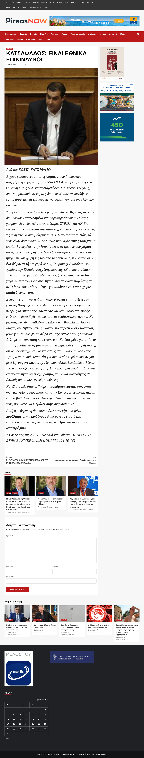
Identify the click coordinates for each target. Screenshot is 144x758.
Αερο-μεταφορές (63, 2)
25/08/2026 (11, 632)
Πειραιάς (19, 2)
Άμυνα (52, 2)
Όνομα (9, 567)
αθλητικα (91, 619)
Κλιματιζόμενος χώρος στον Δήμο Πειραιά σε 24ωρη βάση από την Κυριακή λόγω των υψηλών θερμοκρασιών (127, 629)
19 (20, 724)
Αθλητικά (90, 2)
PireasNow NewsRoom (25, 65)
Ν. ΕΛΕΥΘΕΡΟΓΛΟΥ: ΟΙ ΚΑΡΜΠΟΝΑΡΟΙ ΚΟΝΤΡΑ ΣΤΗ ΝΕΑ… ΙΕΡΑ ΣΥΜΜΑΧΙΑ (27, 460)
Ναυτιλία (36, 2)
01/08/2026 (11, 512)
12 (20, 719)
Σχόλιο (9, 536)
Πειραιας (118, 619)
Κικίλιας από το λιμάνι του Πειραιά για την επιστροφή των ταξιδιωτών (16, 627)
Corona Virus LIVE (35, 7)
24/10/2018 (12, 65)
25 (14, 729)
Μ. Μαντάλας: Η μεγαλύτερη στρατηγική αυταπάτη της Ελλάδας (50, 501)
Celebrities (15, 7)
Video (45, 7)
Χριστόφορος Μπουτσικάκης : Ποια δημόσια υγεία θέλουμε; (75, 460)
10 (8, 719)
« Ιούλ (6, 738)
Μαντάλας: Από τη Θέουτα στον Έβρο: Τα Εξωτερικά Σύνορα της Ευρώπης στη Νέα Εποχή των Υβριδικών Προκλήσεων (18, 504)
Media (8, 7)
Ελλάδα (27, 2)
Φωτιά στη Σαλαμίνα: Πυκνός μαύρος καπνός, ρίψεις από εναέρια (70, 627)
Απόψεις (74, 2)
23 (45, 724)
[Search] (138, 34)
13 (26, 719)
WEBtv (24, 7)
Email (55, 567)
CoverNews (90, 754)
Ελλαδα (64, 619)
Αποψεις (9, 48)
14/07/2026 (43, 507)
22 (39, 724)
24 (8, 729)
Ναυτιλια (9, 619)
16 (45, 719)
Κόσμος (81, 2)
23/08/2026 (120, 637)
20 (26, 724)
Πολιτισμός (37, 619)
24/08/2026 (93, 630)
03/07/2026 (75, 509)
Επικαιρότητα (9, 2)
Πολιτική (44, 2)
